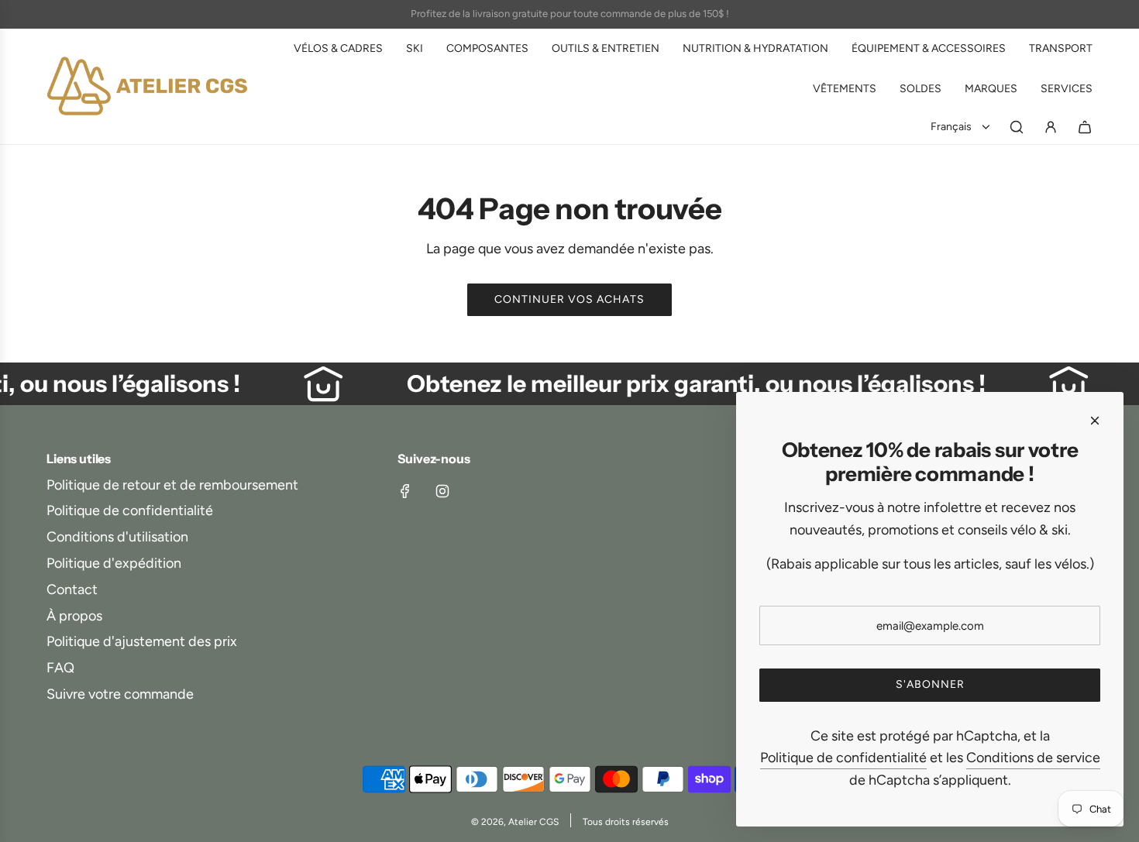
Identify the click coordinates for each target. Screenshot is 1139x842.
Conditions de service (1033, 757)
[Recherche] (1017, 127)
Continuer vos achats (569, 299)
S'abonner (930, 684)
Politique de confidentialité (843, 757)
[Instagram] (442, 491)
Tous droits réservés (626, 821)
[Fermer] (1095, 421)
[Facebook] (405, 491)
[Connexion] (1051, 127)
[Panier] (1085, 127)
